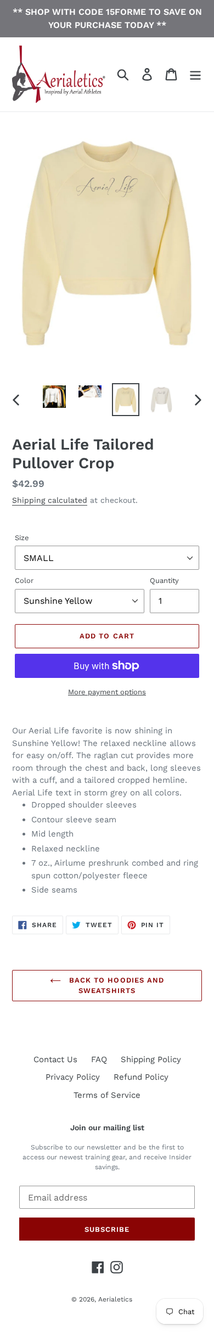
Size (22, 538)
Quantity (164, 580)
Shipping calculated (49, 500)
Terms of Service (107, 1095)
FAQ (99, 1059)
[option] (54, 396)
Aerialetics (115, 1299)
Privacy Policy (73, 1077)
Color (24, 580)
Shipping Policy (151, 1059)
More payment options (107, 692)
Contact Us (55, 1059)
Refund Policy (141, 1077)
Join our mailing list (107, 1127)
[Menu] (195, 75)
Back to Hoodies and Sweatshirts (115, 985)
